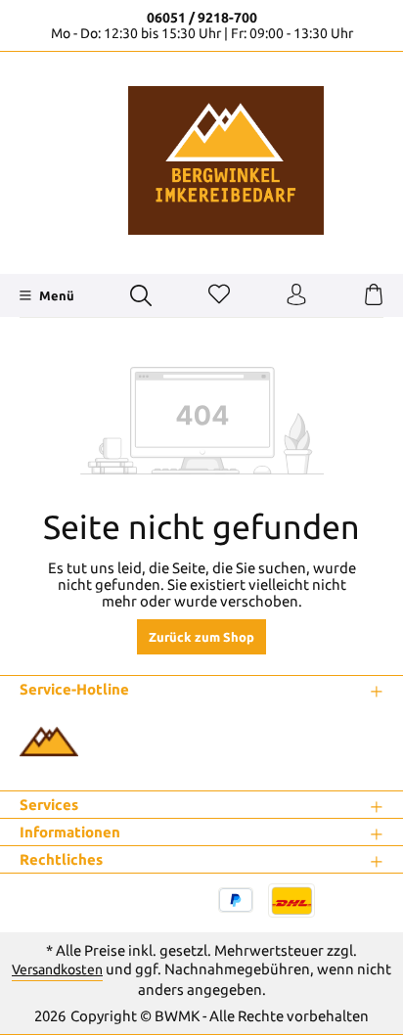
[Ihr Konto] (296, 295)
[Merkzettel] (219, 295)
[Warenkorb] (373, 295)
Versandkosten (57, 969)
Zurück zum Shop (201, 637)
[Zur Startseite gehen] (201, 160)
